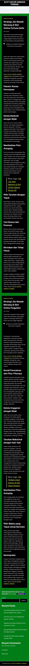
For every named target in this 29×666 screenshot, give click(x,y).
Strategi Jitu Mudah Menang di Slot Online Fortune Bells (14, 24)
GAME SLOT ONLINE (8, 18)
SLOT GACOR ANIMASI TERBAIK (17, 663)
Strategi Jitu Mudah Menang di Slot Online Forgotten (14, 304)
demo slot (5, 654)
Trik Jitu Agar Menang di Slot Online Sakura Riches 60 (14, 184)
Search (4, 598)
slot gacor (5, 650)
